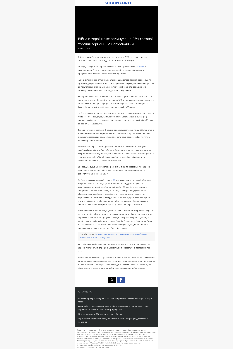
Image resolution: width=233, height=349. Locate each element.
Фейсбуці (140, 66)
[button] (112, 280)
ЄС (114, 180)
